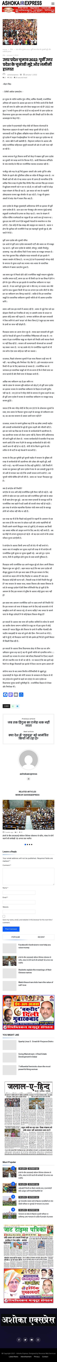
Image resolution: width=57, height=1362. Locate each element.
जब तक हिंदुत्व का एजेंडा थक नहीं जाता (28, 722)
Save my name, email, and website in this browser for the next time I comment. (27, 921)
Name (5, 888)
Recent (41, 937)
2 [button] (27, 844)
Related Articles (27, 792)
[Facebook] (18, 1339)
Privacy (37, 1357)
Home (5, 49)
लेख (11, 49)
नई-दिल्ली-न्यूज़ (49, 828)
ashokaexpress (12, 75)
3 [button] (29, 844)
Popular (16, 937)
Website (5, 907)
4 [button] (31, 844)
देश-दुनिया (39, 828)
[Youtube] (31, 1339)
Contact (45, 1357)
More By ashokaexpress (28, 795)
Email (5, 897)
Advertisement (26, 1357)
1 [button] (25, 844)
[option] (28, 820)
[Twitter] (25, 1339)
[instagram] (38, 1339)
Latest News (13, 1357)
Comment (7, 865)
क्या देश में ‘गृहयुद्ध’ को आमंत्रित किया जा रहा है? (28, 735)
